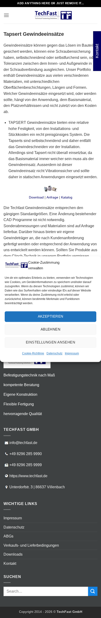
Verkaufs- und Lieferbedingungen (31, 545)
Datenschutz (54, 353)
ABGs (8, 536)
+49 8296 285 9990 (25, 454)
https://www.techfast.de (28, 476)
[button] (6, 15)
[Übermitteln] (92, 591)
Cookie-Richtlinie (33, 353)
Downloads (13, 554)
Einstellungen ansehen (50, 342)
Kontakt (10, 563)
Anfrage (52, 197)
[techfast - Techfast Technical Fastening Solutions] (53, 15)
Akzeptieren (50, 316)
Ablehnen (51, 329)
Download (36, 197)
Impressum (72, 353)
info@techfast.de (23, 443)
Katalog (66, 197)
